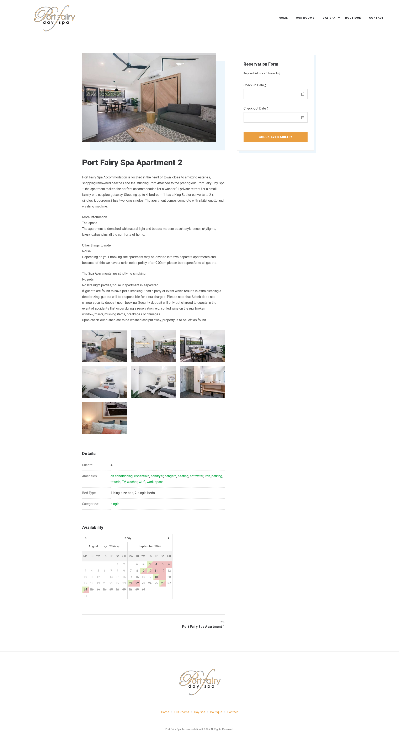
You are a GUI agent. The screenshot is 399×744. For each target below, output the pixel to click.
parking (217, 476)
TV (124, 482)
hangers (170, 476)
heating (183, 476)
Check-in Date (255, 85)
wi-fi (142, 482)
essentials (141, 476)
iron (207, 476)
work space (155, 482)
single (115, 504)
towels (116, 482)
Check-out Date (256, 108)
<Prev (95, 538)
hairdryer (157, 476)
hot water (196, 476)
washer (132, 482)
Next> (158, 538)
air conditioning (122, 476)
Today (127, 538)
